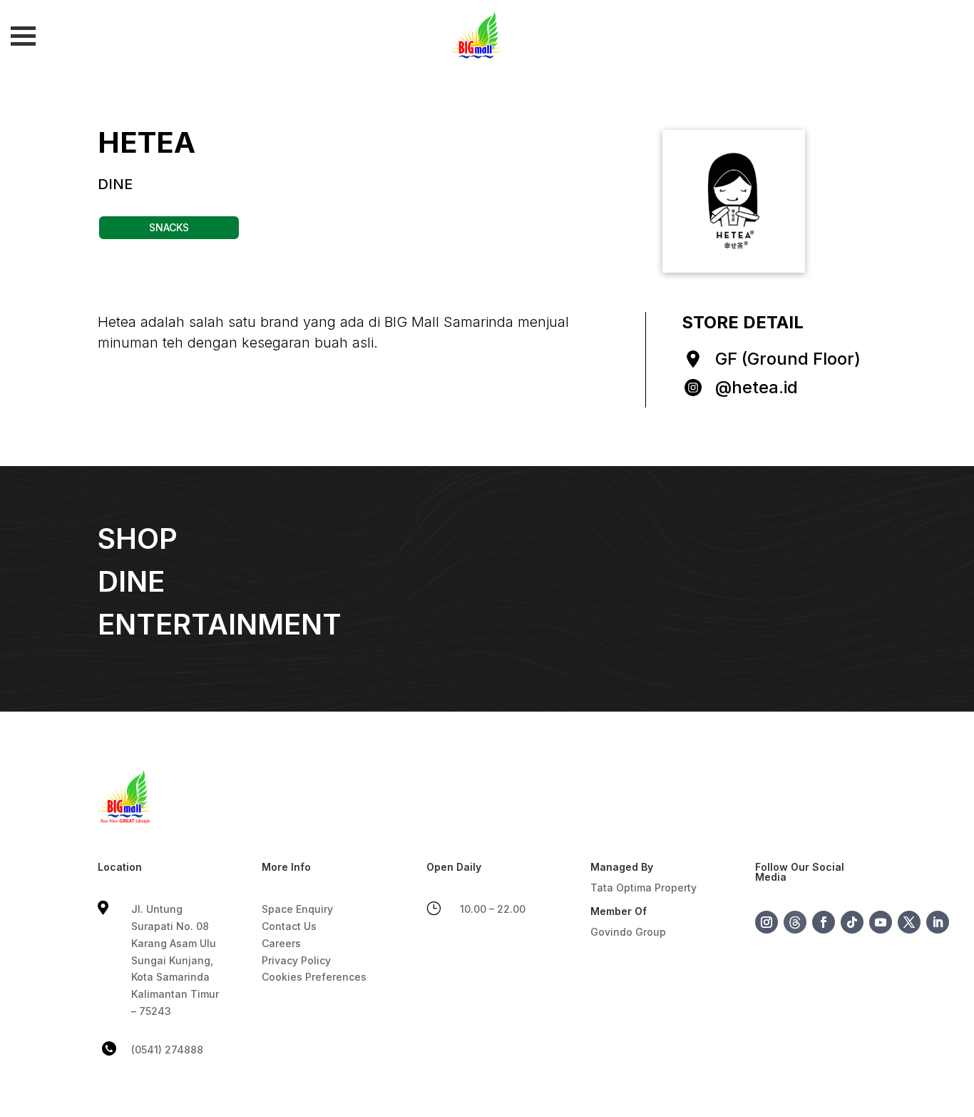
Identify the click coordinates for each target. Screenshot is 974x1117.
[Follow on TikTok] (852, 922)
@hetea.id (756, 387)
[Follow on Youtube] (880, 922)
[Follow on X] (909, 922)
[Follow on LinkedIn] (937, 922)
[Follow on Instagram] (766, 922)
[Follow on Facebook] (823, 922)
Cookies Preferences (314, 977)
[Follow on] (795, 922)
